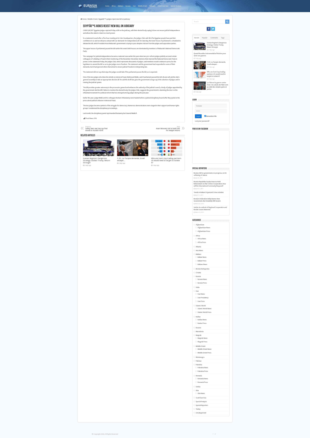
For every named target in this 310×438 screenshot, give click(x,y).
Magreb (198, 335)
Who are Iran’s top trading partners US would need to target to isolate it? (166, 160)
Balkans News (202, 264)
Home (107, 6)
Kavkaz (198, 317)
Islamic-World (201, 306)
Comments (214, 38)
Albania (198, 247)
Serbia (198, 387)
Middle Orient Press (204, 353)
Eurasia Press (202, 283)
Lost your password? (202, 121)
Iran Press (201, 301)
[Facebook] (209, 29)
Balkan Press (202, 261)
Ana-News (199, 250)
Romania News (203, 379)
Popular (204, 38)
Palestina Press (203, 371)
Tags (222, 38)
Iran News (201, 294)
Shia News (201, 393)
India (197, 287)
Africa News (202, 239)
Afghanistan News (204, 228)
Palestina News (203, 368)
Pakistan (199, 361)
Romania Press (203, 382)
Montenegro (200, 357)
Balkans (120, 6)
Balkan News (202, 257)
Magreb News (202, 338)
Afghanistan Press (204, 231)
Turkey (198, 409)
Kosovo (198, 328)
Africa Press (202, 242)
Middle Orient (142, 6)
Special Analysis (176, 6)
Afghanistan (200, 225)
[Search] (227, 22)
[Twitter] (213, 29)
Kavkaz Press (202, 323)
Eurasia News (202, 279)
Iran (134, 6)
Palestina (199, 365)
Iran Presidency (203, 298)
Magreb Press (202, 342)
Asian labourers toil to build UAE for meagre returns (168, 128)
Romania (152, 6)
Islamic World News (204, 309)
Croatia (198, 273)
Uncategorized (201, 413)
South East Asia (163, 6)
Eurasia (128, 6)
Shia (197, 390)
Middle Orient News (204, 349)
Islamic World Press (204, 312)
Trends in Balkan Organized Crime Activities (209, 192)
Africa (114, 6)
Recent (196, 38)
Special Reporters (202, 405)
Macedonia (200, 331)
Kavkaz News (202, 320)
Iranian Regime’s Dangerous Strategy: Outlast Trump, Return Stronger (96, 160)
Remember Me (211, 116)
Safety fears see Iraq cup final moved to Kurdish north (96, 128)
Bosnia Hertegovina (202, 269)
